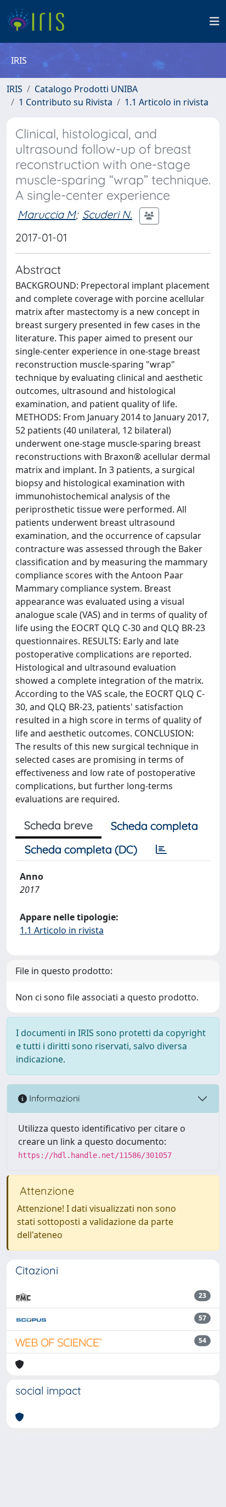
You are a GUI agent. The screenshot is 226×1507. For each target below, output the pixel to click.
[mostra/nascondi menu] (214, 21)
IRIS (14, 89)
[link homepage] (40, 21)
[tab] (161, 849)
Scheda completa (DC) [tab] (81, 849)
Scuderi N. (107, 214)
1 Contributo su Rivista (65, 102)
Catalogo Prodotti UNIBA (86, 89)
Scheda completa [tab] (154, 826)
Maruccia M (47, 214)
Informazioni (53, 1098)
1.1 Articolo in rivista (166, 102)
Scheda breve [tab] (58, 825)
